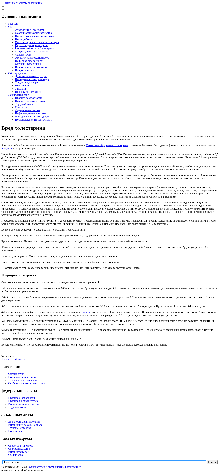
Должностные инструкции (31, 76)
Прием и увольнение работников (34, 36)
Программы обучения (28, 91)
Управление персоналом (29, 29)
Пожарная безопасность (29, 60)
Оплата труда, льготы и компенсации (37, 42)
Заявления (21, 88)
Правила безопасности (28, 97)
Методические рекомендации (32, 116)
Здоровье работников (13, 359)
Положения (22, 85)
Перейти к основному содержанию (22, 2)
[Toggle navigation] (2, 6)
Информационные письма (30, 113)
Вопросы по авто (25, 70)
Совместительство (19, 448)
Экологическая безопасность (32, 57)
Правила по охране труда (30, 101)
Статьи (12, 26)
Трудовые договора (26, 82)
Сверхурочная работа (20, 445)
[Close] (2, 9)
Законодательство (18, 94)
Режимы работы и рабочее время (34, 48)
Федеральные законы (27, 110)
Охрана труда (23, 54)
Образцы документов (20, 73)
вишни (86, 312)
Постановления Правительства (33, 119)
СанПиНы (21, 107)
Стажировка (15, 454)
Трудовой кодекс (25, 104)
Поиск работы (23, 39)
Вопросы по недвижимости (31, 67)
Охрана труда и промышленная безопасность (55, 466)
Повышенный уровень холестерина (107, 145)
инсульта (6, 148)
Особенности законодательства (33, 32)
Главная (13, 23)
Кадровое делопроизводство (31, 45)
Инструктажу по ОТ (20, 451)
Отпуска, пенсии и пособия (31, 51)
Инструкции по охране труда (32, 79)
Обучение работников (28, 63)
